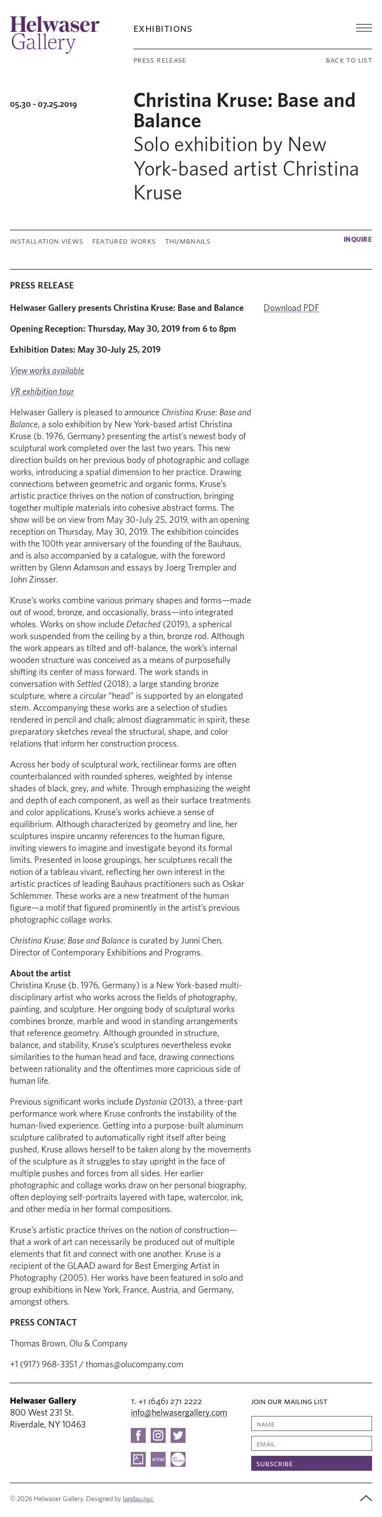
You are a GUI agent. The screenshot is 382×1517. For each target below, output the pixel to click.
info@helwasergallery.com (179, 1413)
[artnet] (158, 1459)
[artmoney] (178, 1459)
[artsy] (138, 1459)
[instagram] (158, 1435)
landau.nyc (138, 1499)
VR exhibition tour (42, 391)
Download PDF (291, 308)
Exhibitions (162, 27)
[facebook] (138, 1435)
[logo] (54, 35)
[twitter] (178, 1435)
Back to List (349, 59)
